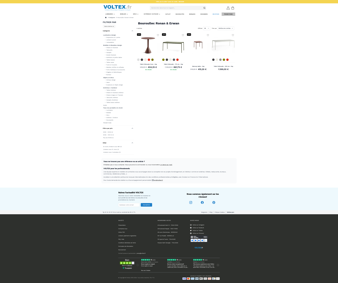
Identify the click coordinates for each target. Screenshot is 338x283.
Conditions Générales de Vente (127, 242)
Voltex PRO (121, 232)
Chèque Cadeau (220, 212)
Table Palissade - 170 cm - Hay (173, 64)
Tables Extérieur (108, 26)
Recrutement (122, 249)
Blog (210, 212)
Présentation (122, 225)
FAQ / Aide (121, 239)
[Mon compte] (227, 8)
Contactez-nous (122, 228)
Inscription (146, 205)
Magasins (204, 212)
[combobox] (178, 8)
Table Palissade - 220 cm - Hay (223, 66)
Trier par (214, 28)
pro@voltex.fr (158, 180)
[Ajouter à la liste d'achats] (157, 35)
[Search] (204, 8)
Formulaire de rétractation (125, 246)
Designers (112, 17)
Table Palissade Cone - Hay (148, 64)
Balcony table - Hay (198, 66)
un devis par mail (166, 165)
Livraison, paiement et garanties (127, 235)
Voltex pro (230, 212)
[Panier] (232, 8)
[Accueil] (106, 17)
